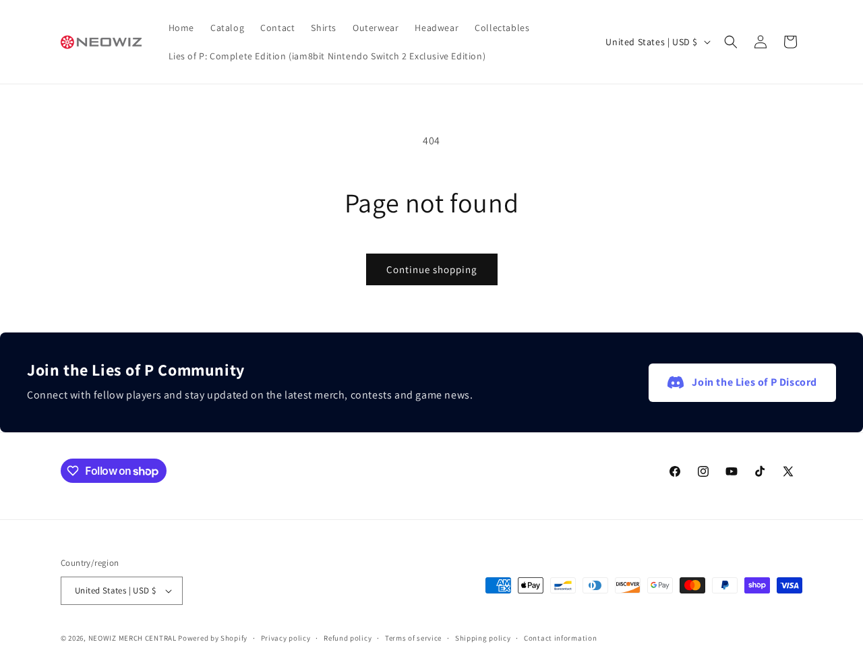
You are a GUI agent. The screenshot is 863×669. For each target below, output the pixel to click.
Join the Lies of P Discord (754, 382)
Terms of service (413, 638)
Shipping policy (483, 638)
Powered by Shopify (212, 638)
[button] (731, 42)
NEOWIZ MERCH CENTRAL (132, 638)
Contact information (560, 638)
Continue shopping (431, 269)
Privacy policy (286, 638)
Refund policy (347, 638)
